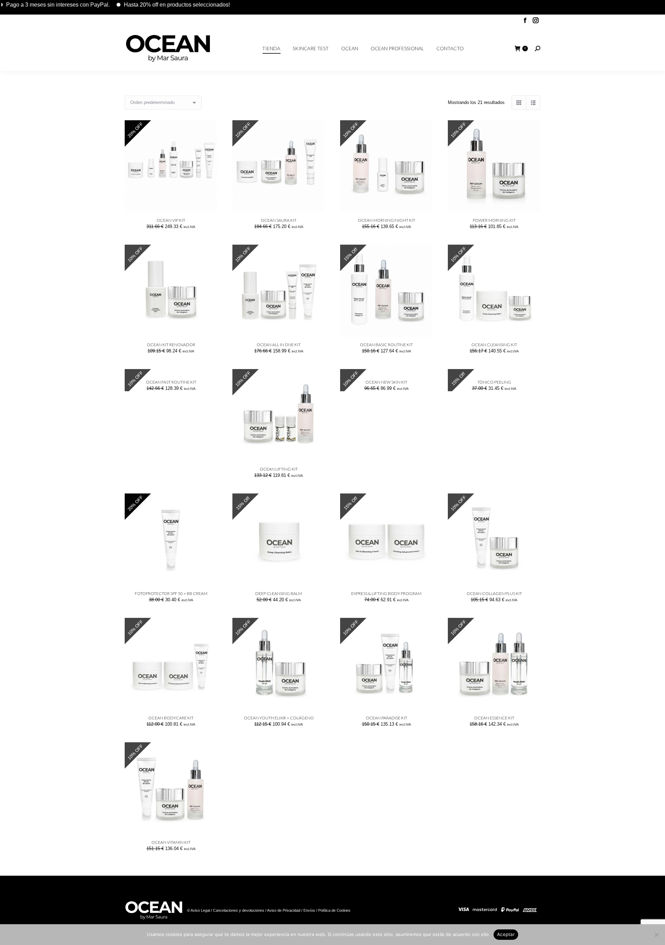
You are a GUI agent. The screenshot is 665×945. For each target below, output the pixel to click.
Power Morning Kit (494, 220)
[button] (208, 203)
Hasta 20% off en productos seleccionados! (154, 5)
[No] (656, 934)
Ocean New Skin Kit (386, 382)
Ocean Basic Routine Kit (386, 344)
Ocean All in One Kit (279, 344)
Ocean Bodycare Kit (171, 717)
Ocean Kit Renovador (171, 344)
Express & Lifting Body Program (386, 593)
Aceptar (506, 934)
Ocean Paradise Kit (386, 717)
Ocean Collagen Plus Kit (494, 593)
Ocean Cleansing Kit (494, 344)
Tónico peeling (494, 382)
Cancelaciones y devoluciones (238, 910)
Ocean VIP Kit (171, 220)
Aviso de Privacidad (283, 910)
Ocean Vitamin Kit (170, 842)
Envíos (309, 910)
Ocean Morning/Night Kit (386, 220)
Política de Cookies (334, 910)
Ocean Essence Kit (494, 717)
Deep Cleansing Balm (278, 593)
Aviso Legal (200, 910)
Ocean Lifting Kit (279, 469)
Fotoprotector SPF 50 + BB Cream (171, 593)
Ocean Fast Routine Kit (171, 382)
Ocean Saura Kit (278, 220)
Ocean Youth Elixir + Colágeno (279, 717)
